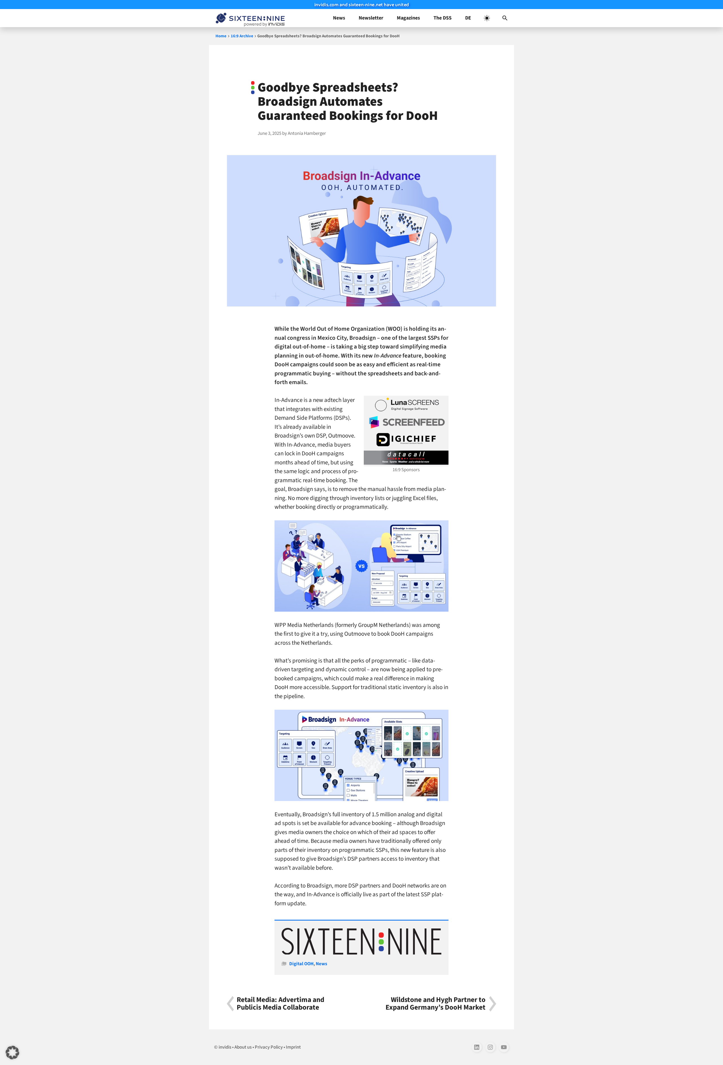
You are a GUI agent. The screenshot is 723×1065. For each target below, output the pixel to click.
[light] (487, 18)
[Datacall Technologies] (406, 458)
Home (221, 36)
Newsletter (371, 17)
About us (243, 1047)
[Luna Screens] (406, 404)
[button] (505, 18)
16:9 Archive (242, 36)
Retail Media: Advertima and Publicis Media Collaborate (280, 1003)
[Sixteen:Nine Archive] (361, 953)
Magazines (408, 17)
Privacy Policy (269, 1047)
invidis (225, 1047)
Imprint (293, 1047)
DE (468, 17)
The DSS (443, 17)
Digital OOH (301, 963)
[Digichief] (406, 440)
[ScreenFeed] (406, 422)
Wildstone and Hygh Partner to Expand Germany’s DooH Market (435, 1003)
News (339, 17)
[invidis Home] (249, 18)
